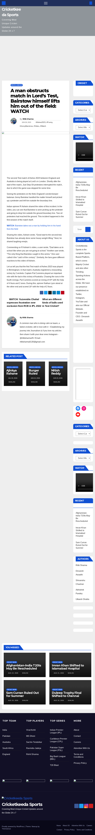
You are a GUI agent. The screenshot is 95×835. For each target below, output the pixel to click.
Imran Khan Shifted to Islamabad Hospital (68, 667)
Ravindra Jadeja (33, 748)
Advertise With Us (82, 748)
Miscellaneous (16, 85)
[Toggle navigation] (45, 3)
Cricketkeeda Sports (22, 804)
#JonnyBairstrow (26, 126)
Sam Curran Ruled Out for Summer (82, 214)
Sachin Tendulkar (34, 742)
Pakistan (6, 736)
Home (59, 825)
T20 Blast (54, 765)
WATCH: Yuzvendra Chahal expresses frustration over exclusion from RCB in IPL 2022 (24, 302)
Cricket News (11, 662)
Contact (77, 736)
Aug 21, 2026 (59, 673)
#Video (36, 126)
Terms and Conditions (84, 830)
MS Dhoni (30, 736)
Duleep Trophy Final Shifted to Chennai (66, 694)
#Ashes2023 (41, 122)
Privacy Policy (80, 763)
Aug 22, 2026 (13, 673)
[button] (86, 3)
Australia (6, 742)
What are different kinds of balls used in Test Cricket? (52, 302)
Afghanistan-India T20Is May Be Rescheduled (23, 667)
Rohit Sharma (32, 754)
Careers (77, 742)
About (76, 730)
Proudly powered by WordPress (13, 826)
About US (66, 825)
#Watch (43, 126)
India (4, 730)
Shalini (11, 382)
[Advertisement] (47, 54)
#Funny (49, 122)
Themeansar (6, 829)
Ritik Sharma (28, 119)
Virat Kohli (31, 730)
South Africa (7, 748)
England (6, 754)
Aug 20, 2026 (13, 700)
